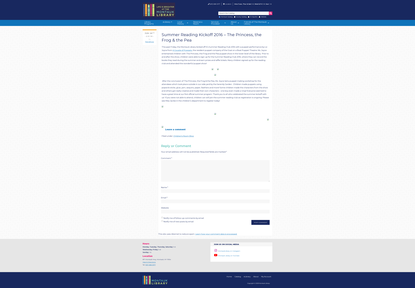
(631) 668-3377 (215, 4)
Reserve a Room (197, 23)
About (256, 276)
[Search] (270, 13)
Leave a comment (175, 129)
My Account (266, 276)
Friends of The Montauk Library (255, 23)
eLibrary (166, 22)
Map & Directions (149, 262)
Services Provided (215, 23)
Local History (180, 23)
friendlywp (149, 42)
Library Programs (149, 23)
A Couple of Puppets (182, 50)
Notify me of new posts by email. (179, 222)
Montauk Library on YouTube (228, 256)
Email (164, 198)
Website (165, 208)
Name (164, 187)
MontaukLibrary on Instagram (229, 251)
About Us (234, 23)
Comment (166, 158)
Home (229, 276)
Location (228, 4)
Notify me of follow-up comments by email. (184, 218)
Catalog (238, 276)
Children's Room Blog (183, 136)
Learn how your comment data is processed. (216, 234)
